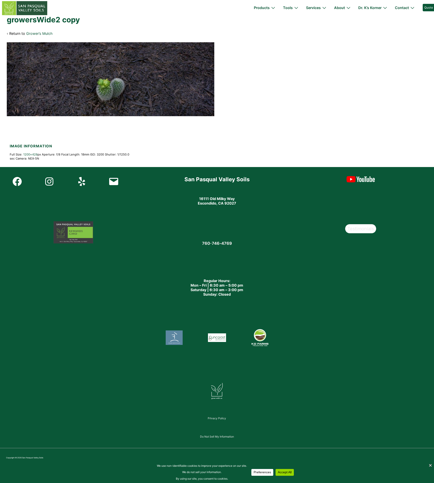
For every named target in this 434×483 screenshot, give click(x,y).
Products (262, 7)
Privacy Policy (217, 418)
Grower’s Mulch (39, 33)
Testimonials (360, 228)
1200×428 (30, 154)
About (339, 7)
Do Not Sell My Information (217, 436)
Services (313, 7)
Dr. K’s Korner (370, 7)
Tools (288, 7)
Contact (402, 7)
